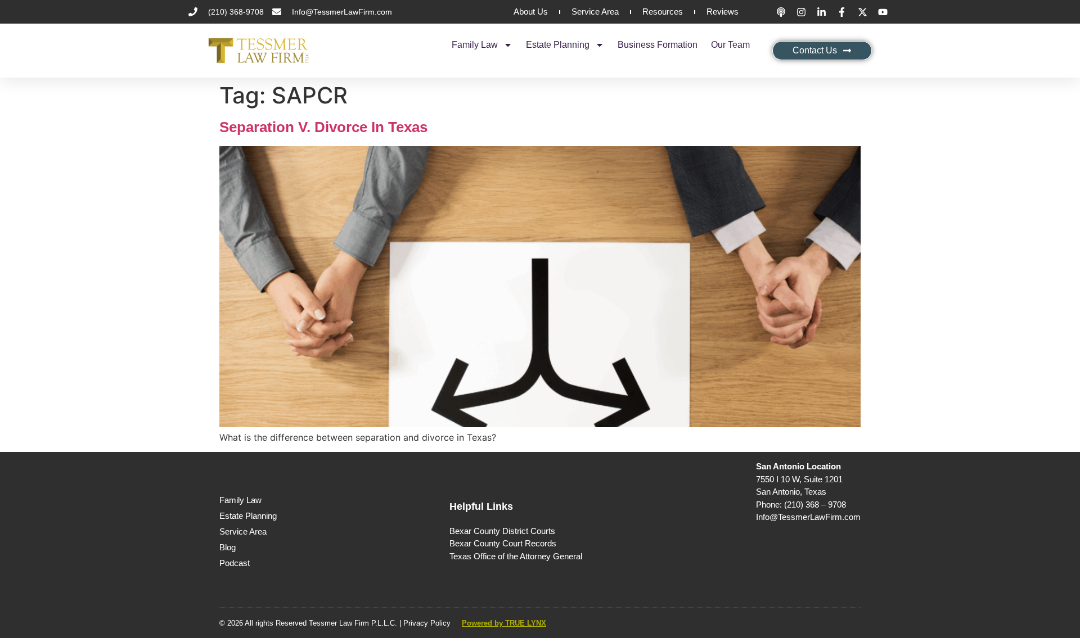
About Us (531, 11)
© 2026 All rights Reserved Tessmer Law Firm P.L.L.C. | (311, 623)
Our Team (730, 44)
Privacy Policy (427, 623)
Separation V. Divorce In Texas (323, 127)
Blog (227, 547)
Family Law (475, 44)
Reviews (722, 11)
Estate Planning (558, 44)
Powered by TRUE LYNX (504, 623)
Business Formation (658, 44)
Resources (662, 11)
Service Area (595, 11)
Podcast (234, 563)
